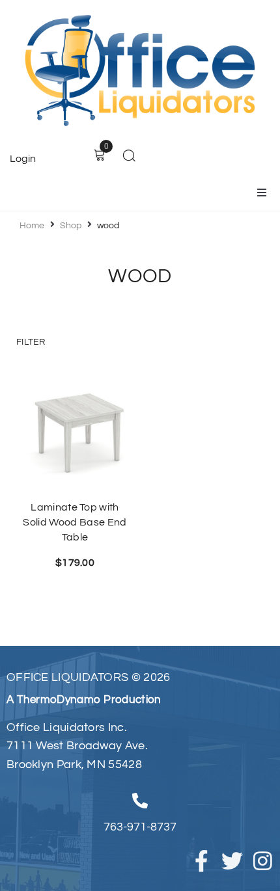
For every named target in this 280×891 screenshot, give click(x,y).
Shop (70, 225)
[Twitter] (232, 860)
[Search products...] (129, 157)
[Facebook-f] (201, 860)
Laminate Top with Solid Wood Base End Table (74, 522)
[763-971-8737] (140, 800)
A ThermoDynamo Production (84, 700)
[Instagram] (262, 860)
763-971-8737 (140, 827)
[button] (261, 192)
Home (32, 225)
